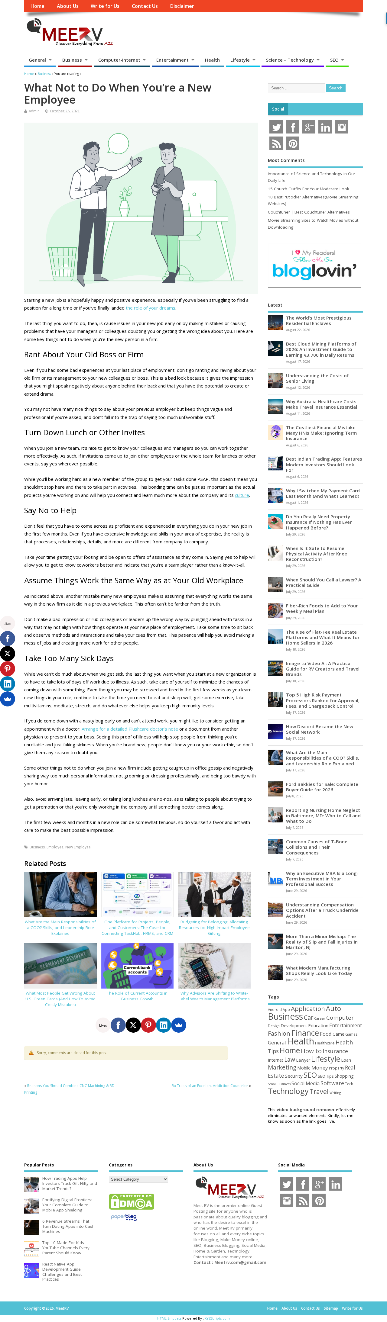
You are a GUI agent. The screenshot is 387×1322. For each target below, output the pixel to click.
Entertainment (172, 60)
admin (34, 111)
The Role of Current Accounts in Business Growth (137, 996)
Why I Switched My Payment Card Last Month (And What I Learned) (323, 493)
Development (294, 1025)
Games (351, 1034)
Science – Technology (290, 60)
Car (308, 1017)
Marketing (282, 1067)
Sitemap (331, 1308)
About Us (68, 6)
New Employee (78, 847)
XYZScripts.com (217, 1318)
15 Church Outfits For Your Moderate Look (308, 188)
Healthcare (325, 1043)
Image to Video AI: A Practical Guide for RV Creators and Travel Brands (322, 668)
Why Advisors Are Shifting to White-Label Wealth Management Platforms (214, 996)
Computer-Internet (119, 60)
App (286, 1009)
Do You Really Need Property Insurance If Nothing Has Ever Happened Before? (319, 521)
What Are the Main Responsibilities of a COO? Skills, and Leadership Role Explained (60, 927)
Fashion (279, 1033)
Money (319, 1067)
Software (332, 1083)
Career (319, 1018)
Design (274, 1025)
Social (278, 109)
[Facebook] (118, 1025)
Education (318, 1025)
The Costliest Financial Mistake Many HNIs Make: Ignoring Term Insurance (321, 432)
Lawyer (303, 1060)
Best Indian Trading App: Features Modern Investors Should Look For (324, 464)
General (37, 60)
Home (37, 6)
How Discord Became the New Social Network (319, 729)
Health (212, 60)
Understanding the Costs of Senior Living (317, 378)
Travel (319, 1091)
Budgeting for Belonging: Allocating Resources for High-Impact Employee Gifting (214, 927)
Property (336, 1068)
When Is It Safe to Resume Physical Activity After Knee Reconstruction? (316, 553)
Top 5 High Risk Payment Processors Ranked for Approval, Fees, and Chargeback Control (322, 700)
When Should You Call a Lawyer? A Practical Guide (323, 582)
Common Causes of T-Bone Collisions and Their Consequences (316, 846)
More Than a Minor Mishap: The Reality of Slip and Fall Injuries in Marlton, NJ (322, 941)
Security (294, 1076)
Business (72, 60)
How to (311, 1051)
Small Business (279, 1084)
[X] (133, 1025)
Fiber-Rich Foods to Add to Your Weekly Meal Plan (322, 608)
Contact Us (145, 6)
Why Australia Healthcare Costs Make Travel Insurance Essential (321, 404)
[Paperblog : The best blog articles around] (124, 1222)
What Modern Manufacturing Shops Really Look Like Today (319, 970)
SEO (334, 60)
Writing (335, 1092)
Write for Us (105, 6)
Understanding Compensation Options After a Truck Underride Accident (322, 910)
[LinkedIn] (163, 1025)
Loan (346, 1060)
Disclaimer (182, 6)
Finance (305, 1032)
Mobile (304, 1068)
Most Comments (286, 160)
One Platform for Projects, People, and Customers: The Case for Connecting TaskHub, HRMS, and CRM (137, 927)
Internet (275, 1060)
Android (275, 1009)
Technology (288, 1091)
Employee (55, 847)
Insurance (335, 1051)
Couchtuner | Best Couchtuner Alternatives (309, 212)
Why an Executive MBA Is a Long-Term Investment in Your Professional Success (322, 878)
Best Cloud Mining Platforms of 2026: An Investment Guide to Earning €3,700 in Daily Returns (321, 349)
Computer (340, 1017)
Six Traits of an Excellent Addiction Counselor (209, 1085)
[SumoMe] (178, 1025)
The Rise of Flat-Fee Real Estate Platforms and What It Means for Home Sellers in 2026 (322, 637)
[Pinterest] (148, 1025)
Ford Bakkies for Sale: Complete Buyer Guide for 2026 (322, 787)
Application (308, 1008)
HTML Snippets (169, 1318)
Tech (349, 1083)
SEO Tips (326, 1076)
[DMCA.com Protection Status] (131, 1209)
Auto (333, 1008)
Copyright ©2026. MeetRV (46, 1308)
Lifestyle (240, 60)
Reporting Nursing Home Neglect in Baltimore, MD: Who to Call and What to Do (323, 815)
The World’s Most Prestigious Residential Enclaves (319, 320)
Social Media (305, 1083)
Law (289, 1059)
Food (326, 1033)
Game (338, 1034)
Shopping (344, 1076)
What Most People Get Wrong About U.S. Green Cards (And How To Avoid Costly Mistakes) (60, 998)
